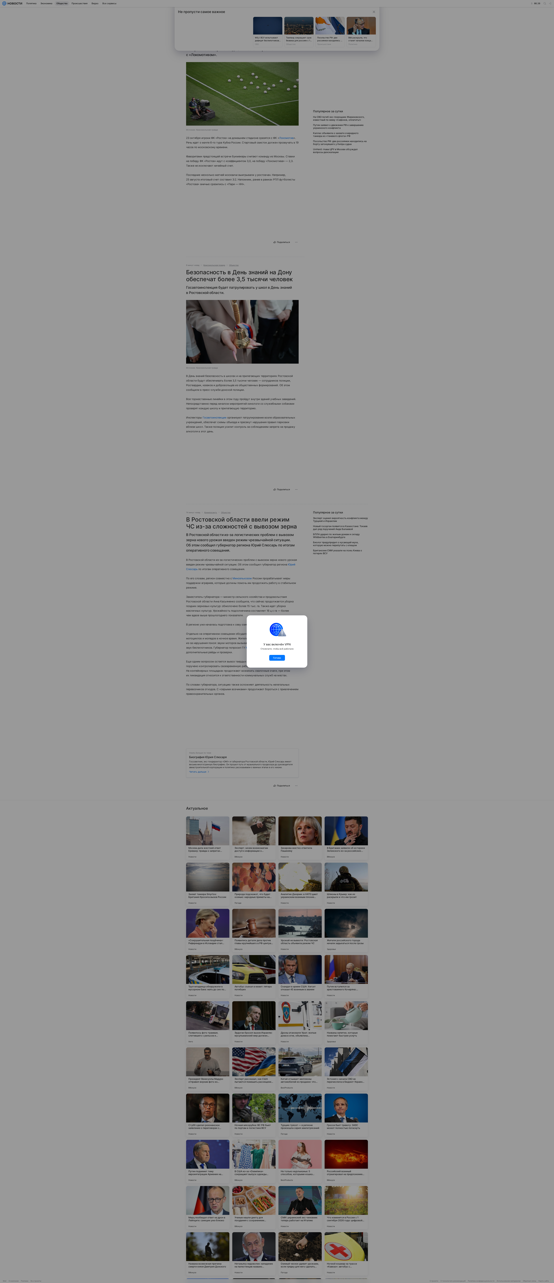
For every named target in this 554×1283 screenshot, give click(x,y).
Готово (277, 657)
